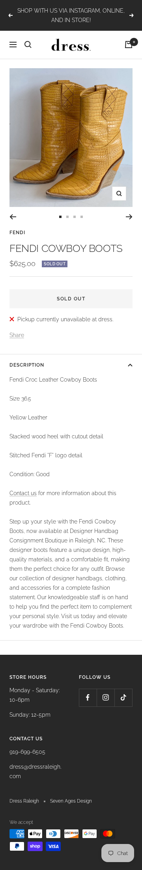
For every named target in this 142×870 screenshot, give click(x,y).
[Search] (28, 44)
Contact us (23, 493)
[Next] (129, 217)
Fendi (17, 232)
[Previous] (12, 217)
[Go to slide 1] (60, 217)
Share (16, 335)
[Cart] (129, 44)
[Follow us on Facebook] (88, 697)
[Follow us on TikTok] (123, 697)
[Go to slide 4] (81, 217)
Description (26, 365)
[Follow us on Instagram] (105, 697)
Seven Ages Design (71, 801)
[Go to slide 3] (74, 217)
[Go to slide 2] (67, 217)
